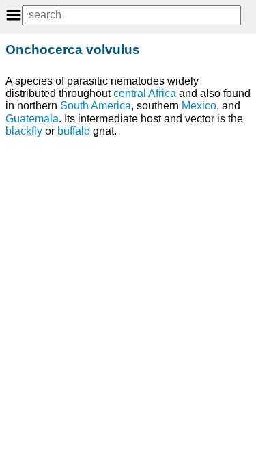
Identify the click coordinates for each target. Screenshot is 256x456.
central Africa (144, 93)
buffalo (73, 131)
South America (95, 105)
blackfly (23, 131)
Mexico (199, 105)
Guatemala (32, 118)
